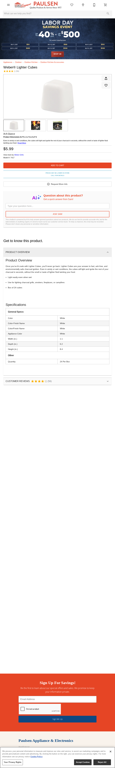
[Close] (110, 751)
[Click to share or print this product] (106, 78)
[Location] (83, 5)
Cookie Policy (36, 757)
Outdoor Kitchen (31, 62)
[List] (71, 5)
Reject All (102, 762)
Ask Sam (57, 214)
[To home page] (38, 5)
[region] (57, 757)
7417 (12, 158)
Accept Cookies (83, 762)
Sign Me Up (57, 719)
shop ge (58, 54)
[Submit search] (108, 13)
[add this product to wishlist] (106, 85)
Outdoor (18, 62)
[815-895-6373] (94, 5)
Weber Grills (19, 155)
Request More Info (59, 184)
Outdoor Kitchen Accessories (52, 62)
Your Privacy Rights (12, 762)
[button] (8, 5)
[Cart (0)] (105, 5)
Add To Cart (57, 165)
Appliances (7, 62)
